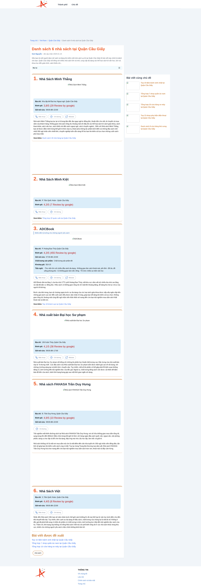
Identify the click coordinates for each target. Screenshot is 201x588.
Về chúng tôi (82, 574)
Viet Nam (43, 40)
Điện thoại (42, 116)
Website (71, 116)
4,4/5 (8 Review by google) (58, 501)
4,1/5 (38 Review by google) (59, 346)
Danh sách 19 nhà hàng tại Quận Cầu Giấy (59, 138)
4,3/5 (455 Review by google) (60, 252)
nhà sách (38, 553)
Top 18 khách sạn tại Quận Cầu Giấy (56, 304)
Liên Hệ (81, 577)
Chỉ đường (57, 116)
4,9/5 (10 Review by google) (59, 417)
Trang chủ (34, 40)
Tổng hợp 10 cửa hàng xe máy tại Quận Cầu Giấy (54, 547)
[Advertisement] (93, 23)
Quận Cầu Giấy (54, 40)
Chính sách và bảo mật (86, 580)
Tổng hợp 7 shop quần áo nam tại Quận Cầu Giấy (54, 543)
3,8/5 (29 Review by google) (59, 105)
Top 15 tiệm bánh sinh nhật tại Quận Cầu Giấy (52, 540)
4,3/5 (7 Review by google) (58, 204)
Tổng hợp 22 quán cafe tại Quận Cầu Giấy (59, 218)
